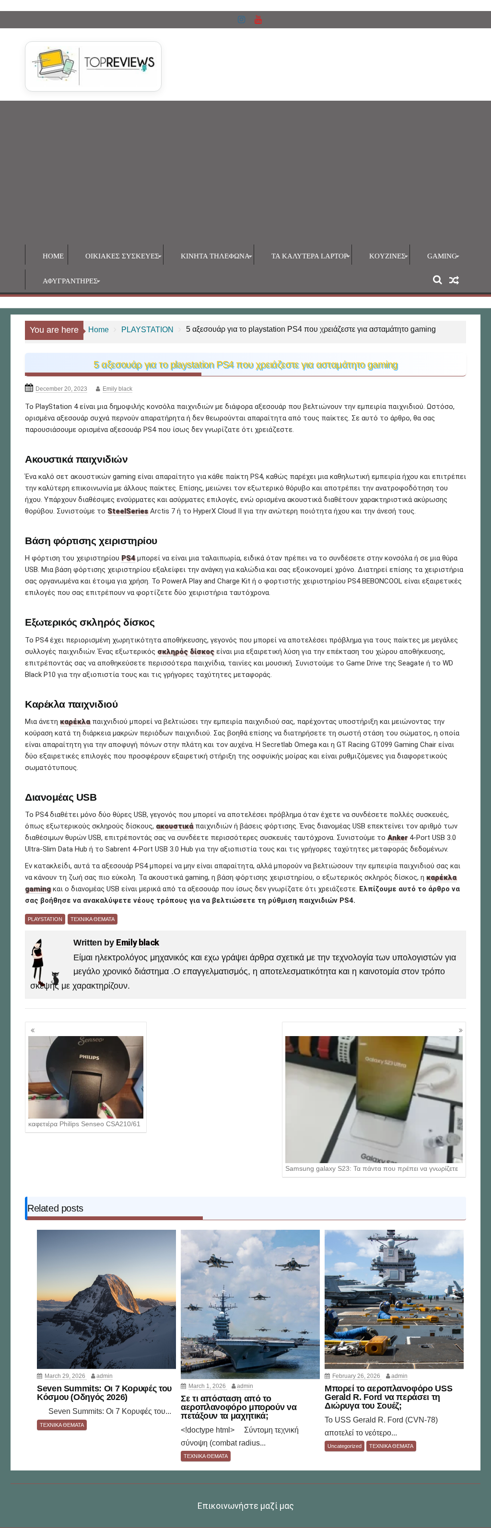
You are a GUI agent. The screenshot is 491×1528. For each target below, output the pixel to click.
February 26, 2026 (357, 1376)
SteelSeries (127, 511)
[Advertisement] (245, 172)
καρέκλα (75, 721)
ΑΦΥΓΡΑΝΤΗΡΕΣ (70, 281)
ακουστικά (174, 826)
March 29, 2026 (66, 1376)
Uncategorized (344, 1446)
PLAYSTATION (45, 919)
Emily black (117, 388)
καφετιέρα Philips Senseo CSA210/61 (84, 1124)
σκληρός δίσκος (185, 651)
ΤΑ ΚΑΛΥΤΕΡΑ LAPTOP (309, 256)
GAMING (442, 256)
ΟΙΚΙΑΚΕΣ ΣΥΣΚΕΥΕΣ (122, 256)
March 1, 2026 (207, 1386)
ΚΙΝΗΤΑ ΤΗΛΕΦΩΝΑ (215, 256)
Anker (397, 837)
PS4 (128, 558)
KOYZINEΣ (387, 256)
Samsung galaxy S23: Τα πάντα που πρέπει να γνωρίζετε (371, 1168)
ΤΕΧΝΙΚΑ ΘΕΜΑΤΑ (92, 919)
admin (104, 1376)
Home (53, 256)
